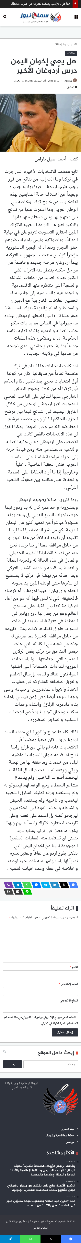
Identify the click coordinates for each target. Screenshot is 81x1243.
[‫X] (63, 885)
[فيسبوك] (72, 885)
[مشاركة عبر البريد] (17, 892)
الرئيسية (68, 44)
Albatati (68, 81)
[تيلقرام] (17, 885)
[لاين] (26, 892)
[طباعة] (7, 892)
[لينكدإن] (54, 885)
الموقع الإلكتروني (69, 1000)
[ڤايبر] (7, 885)
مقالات (56, 44)
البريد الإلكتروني (68, 984)
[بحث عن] (5, 18)
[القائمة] (76, 18)
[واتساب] (26, 885)
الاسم (74, 967)
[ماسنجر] (35, 885)
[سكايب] (44, 885)
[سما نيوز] (40, 17)
